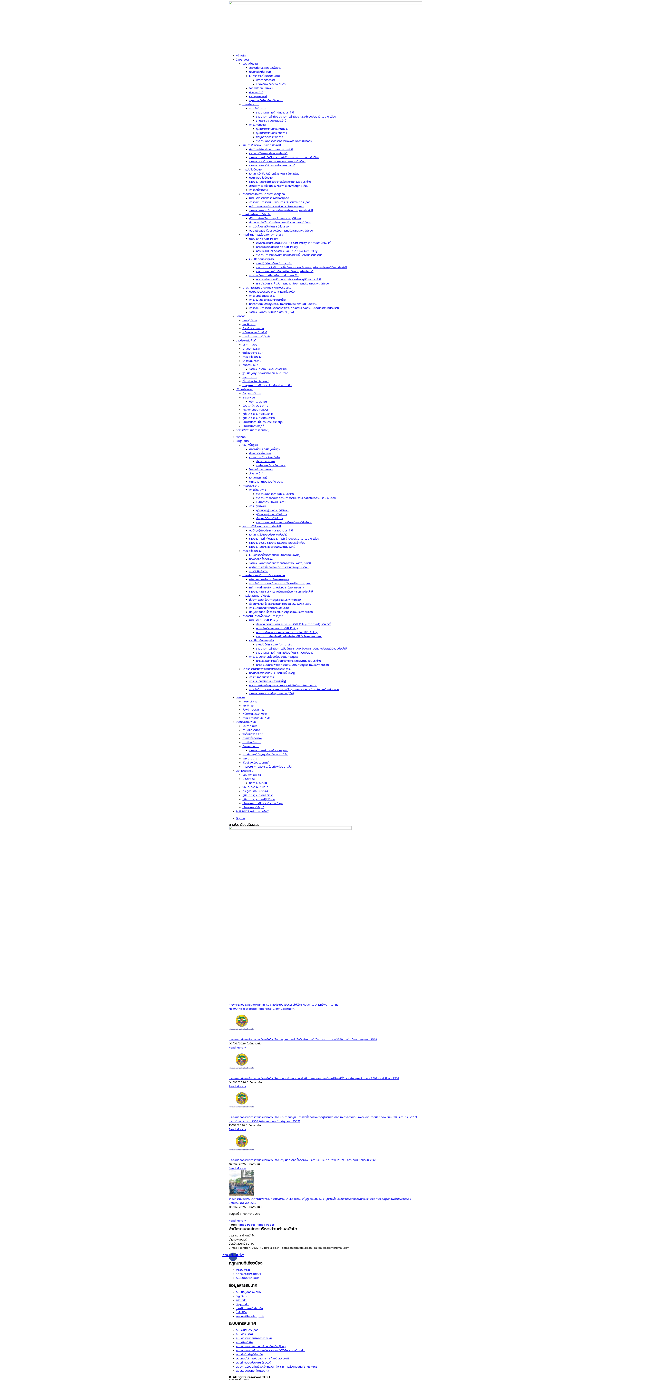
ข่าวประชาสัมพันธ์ (246, 341)
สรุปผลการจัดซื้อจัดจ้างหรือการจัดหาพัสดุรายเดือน (279, 186)
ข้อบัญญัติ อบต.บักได (255, 406)
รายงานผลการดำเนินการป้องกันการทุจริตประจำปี (284, 271)
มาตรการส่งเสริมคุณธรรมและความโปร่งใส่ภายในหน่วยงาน (283, 304)
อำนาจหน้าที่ (256, 92)
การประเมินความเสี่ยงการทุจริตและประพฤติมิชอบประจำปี (288, 280)
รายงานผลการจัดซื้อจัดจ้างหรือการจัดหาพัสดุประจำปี (280, 182)
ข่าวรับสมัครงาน (251, 361)
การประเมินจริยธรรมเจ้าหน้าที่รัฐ (267, 300)
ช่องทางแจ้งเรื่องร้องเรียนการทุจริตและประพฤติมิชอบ (280, 223)
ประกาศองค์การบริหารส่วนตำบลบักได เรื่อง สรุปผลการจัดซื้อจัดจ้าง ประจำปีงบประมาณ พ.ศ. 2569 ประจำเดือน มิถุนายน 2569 (303, 1160)
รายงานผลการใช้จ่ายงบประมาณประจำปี (272, 166)
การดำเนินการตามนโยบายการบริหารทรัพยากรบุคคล (280, 202)
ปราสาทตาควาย (265, 80)
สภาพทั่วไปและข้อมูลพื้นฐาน (265, 68)
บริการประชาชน (244, 389)
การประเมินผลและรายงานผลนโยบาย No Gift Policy (287, 251)
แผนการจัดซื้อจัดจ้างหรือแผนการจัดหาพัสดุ (274, 174)
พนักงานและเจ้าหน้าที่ (254, 332)
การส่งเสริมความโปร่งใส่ (256, 214)
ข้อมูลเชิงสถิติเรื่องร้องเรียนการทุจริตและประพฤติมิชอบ (281, 231)
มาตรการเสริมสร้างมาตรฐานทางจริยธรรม (266, 288)
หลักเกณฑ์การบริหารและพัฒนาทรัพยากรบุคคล (276, 206)
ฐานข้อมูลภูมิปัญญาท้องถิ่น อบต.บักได (265, 373)
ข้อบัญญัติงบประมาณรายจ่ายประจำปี (271, 149)
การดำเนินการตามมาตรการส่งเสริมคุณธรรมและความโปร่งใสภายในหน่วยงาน (294, 308)
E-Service (248, 398)
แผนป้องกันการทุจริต (261, 259)
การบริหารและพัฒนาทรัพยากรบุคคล (263, 194)
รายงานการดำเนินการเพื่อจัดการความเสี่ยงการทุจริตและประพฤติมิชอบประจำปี (301, 267)
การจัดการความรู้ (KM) (256, 337)
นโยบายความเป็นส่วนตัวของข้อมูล (262, 422)
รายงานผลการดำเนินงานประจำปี (275, 113)
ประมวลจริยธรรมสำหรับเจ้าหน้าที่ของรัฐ (272, 292)
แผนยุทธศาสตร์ (258, 96)
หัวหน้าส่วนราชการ (253, 328)
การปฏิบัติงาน (257, 125)
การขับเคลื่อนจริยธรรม (262, 296)
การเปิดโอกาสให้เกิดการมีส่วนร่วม (269, 227)
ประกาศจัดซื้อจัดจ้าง (261, 178)
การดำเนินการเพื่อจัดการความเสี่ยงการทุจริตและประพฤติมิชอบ (292, 284)
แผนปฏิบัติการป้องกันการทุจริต (274, 263)
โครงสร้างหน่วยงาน (261, 88)
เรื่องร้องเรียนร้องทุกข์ (255, 381)
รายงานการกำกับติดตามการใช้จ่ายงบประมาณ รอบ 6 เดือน (284, 157)
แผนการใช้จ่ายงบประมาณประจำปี (261, 145)
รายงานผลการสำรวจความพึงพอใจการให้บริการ (284, 141)
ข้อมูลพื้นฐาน (250, 64)
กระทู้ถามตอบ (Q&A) (255, 410)
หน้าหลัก (241, 56)
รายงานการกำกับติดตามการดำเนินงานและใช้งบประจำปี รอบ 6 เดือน (296, 117)
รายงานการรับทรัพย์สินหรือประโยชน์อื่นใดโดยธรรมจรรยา (289, 255)
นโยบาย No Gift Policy (263, 239)
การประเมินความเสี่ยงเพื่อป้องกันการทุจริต (274, 275)
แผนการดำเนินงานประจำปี (271, 121)
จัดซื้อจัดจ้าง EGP (252, 353)
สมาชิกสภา (248, 324)
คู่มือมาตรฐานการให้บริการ (271, 133)
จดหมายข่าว (249, 377)
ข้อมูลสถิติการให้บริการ (269, 137)
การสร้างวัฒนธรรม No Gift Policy (277, 247)
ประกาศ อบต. (250, 345)
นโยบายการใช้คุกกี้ (253, 426)
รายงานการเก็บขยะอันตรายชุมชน (268, 369)
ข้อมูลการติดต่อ (251, 394)
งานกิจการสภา (251, 349)
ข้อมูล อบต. (242, 60)
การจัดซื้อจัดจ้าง (252, 170)
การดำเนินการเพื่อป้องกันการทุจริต (262, 235)
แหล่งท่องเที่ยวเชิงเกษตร (270, 84)
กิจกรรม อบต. (250, 365)
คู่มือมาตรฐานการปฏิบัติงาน (272, 129)
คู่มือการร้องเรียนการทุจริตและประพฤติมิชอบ (275, 218)
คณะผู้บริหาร (249, 320)
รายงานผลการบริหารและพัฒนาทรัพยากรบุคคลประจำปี (281, 210)
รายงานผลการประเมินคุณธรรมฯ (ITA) (271, 312)
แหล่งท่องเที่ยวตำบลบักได (264, 76)
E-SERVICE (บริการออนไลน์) (252, 430)
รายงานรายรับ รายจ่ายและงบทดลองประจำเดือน (277, 161)
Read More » (237, 1048)
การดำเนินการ (257, 109)
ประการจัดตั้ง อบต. (260, 72)
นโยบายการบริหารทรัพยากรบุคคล (269, 198)
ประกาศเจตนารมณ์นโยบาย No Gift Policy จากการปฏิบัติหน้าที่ (293, 243)
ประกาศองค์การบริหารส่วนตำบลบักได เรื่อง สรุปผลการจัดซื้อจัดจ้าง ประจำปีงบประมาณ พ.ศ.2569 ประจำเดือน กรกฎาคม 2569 (303, 1039)
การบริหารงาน (250, 104)
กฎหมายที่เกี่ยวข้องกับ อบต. (266, 100)
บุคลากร (240, 316)
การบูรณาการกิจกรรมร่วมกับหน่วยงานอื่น (267, 385)
